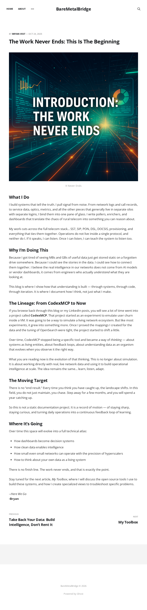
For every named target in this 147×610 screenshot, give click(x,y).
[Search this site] (139, 9)
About (22, 8)
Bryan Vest (18, 33)
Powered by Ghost (73, 593)
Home (9, 8)
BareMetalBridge (73, 9)
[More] (32, 9)
